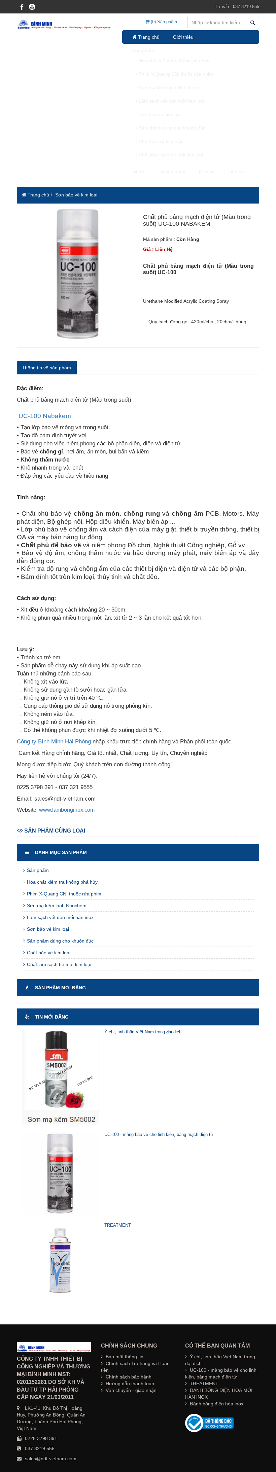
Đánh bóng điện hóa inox (215, 1403)
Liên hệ (236, 171)
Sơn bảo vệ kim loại (159, 114)
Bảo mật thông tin (123, 1356)
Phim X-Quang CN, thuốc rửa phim (175, 74)
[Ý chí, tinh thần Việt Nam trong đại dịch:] (60, 1077)
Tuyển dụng (172, 171)
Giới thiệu (183, 37)
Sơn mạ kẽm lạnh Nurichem (167, 87)
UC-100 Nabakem (45, 415)
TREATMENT (117, 1225)
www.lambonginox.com (67, 810)
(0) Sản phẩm (163, 21)
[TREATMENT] (60, 1260)
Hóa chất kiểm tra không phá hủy (173, 60)
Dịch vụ (207, 171)
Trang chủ (148, 37)
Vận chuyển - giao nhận (130, 1390)
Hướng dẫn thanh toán (129, 1383)
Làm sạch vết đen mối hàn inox (171, 101)
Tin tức (139, 171)
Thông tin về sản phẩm (46, 367)
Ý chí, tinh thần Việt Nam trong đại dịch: (143, 1031)
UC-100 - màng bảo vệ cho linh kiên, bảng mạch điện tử (158, 1134)
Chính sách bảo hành (127, 1376)
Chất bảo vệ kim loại (159, 141)
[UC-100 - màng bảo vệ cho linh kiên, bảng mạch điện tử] (60, 1173)
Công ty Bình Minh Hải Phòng (54, 741)
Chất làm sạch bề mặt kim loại (170, 154)
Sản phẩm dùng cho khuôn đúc (171, 128)
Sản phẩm (143, 50)
